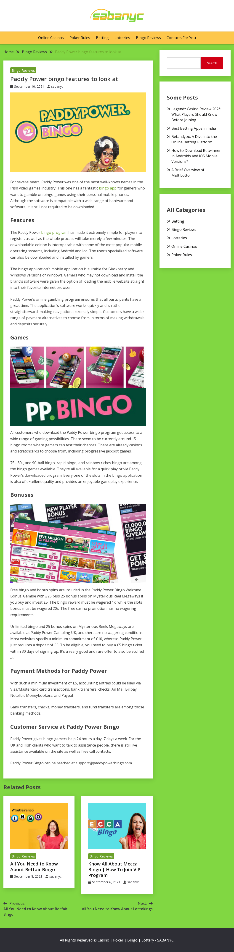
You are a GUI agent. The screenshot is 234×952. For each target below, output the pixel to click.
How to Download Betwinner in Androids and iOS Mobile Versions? (196, 156)
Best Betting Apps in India (193, 128)
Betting (102, 37)
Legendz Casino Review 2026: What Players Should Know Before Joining (196, 114)
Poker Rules (79, 37)
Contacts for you (181, 37)
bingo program (54, 232)
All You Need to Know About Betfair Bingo (34, 867)
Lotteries (122, 37)
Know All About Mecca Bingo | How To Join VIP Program (114, 869)
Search (212, 63)
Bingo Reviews (148, 37)
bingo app (108, 188)
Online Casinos (51, 37)
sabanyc (57, 86)
